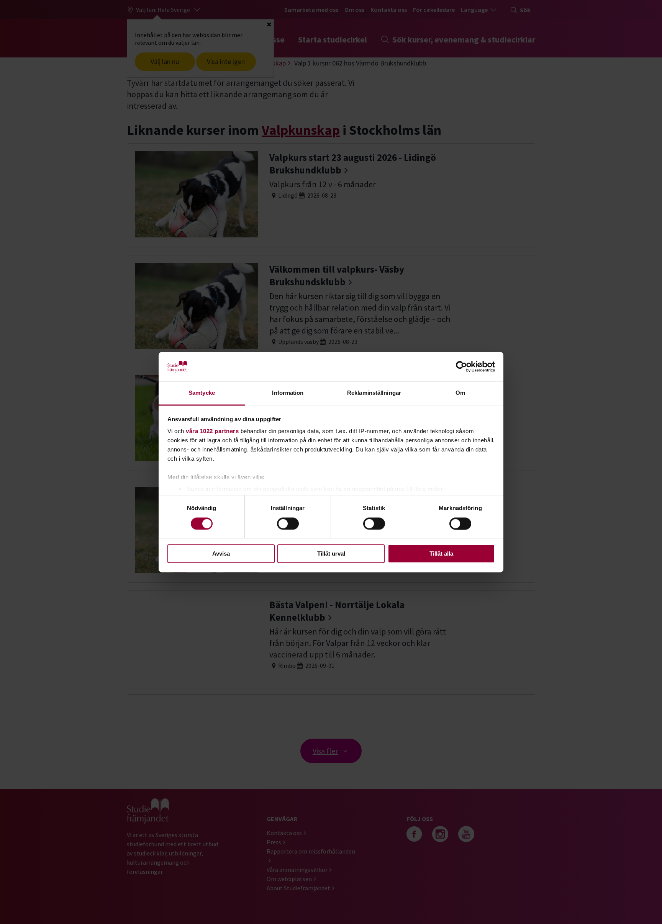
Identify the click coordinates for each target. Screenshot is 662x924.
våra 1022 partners (212, 431)
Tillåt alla (441, 554)
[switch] (288, 523)
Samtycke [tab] (201, 393)
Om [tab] (460, 393)
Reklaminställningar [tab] (374, 393)
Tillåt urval (331, 554)
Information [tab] (287, 393)
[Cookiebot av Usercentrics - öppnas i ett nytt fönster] (461, 366)
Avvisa (221, 554)
